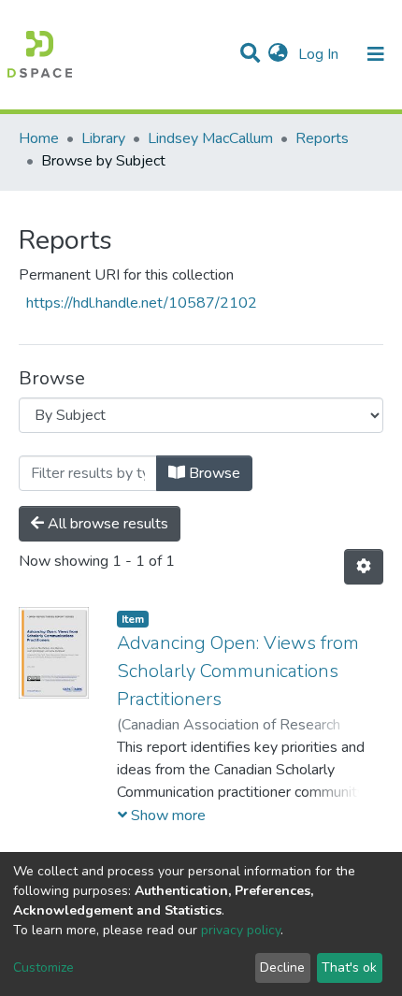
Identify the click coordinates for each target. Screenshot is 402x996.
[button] (278, 54)
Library (103, 138)
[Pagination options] (363, 567)
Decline (282, 967)
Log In (320, 54)
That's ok (349, 967)
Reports (322, 138)
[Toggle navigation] (376, 54)
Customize (43, 967)
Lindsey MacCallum (210, 138)
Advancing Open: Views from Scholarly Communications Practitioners (238, 671)
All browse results (106, 523)
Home (39, 138)
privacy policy (240, 930)
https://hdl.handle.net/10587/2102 (141, 303)
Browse (212, 473)
